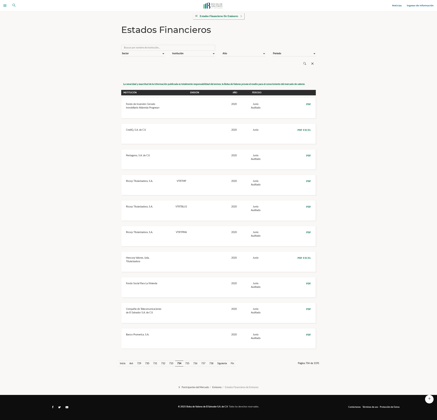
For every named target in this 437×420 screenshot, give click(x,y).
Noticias (397, 5)
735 (187, 363)
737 (203, 363)
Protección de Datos (390, 407)
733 (171, 363)
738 (211, 363)
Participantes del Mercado (195, 387)
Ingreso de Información (420, 5)
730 (147, 363)
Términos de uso (370, 407)
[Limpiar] (312, 64)
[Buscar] (304, 64)
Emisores (217, 387)
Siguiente (222, 363)
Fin (232, 363)
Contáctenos (354, 407)
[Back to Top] (429, 399)
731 (155, 363)
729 (139, 363)
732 (163, 363)
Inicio (122, 363)
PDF (308, 104)
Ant (131, 363)
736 (195, 363)
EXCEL (307, 130)
